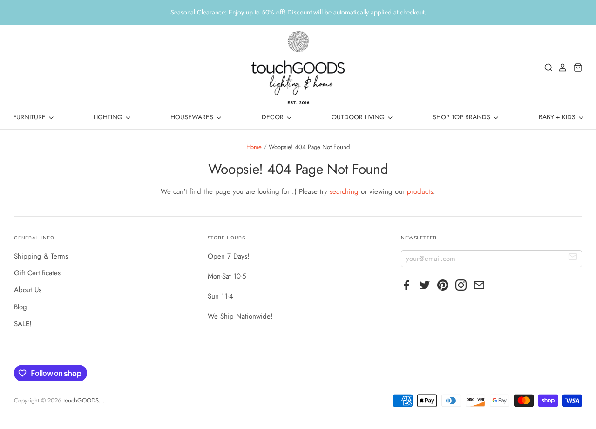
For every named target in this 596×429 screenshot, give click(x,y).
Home (254, 147)
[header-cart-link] (575, 67)
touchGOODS (81, 400)
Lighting (109, 117)
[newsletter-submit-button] (573, 258)
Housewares (192, 117)
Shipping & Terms (41, 256)
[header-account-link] (560, 67)
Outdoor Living (359, 117)
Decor (273, 117)
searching (344, 191)
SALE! (23, 324)
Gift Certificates (37, 273)
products (420, 191)
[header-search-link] (546, 67)
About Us (27, 290)
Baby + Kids (558, 117)
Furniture (30, 117)
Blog (20, 307)
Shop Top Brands (462, 117)
